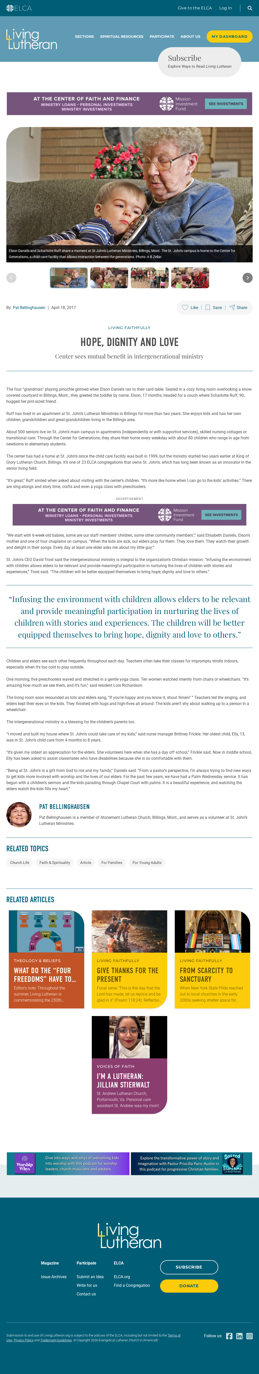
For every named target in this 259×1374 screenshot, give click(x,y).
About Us (190, 36)
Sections (84, 36)
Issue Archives (54, 1276)
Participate (162, 36)
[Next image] (248, 278)
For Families (111, 862)
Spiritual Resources (121, 36)
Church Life (19, 862)
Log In (225, 8)
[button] (249, 8)
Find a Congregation (132, 1285)
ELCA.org (122, 1276)
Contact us (86, 1294)
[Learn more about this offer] (129, 113)
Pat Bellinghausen (29, 307)
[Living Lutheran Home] (31, 39)
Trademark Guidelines (56, 1340)
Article (85, 862)
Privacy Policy (23, 1340)
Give (195, 8)
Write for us (87, 1285)
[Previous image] (11, 278)
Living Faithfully (129, 327)
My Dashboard (230, 36)
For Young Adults (147, 862)
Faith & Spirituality (54, 862)
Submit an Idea (90, 1276)
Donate (189, 1285)
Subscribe (189, 1267)
